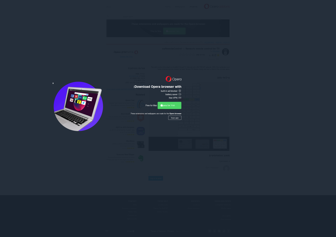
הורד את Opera (168, 105)
